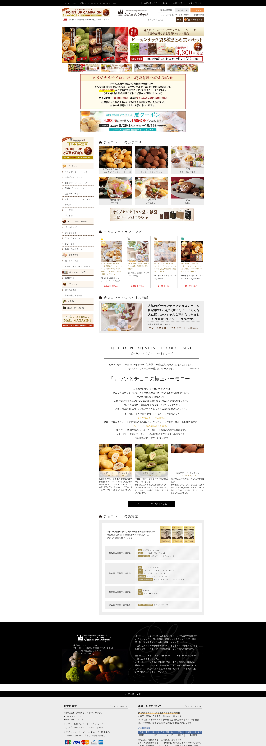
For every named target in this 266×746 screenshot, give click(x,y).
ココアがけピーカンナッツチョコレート (159, 570)
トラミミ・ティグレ (161, 605)
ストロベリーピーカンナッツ (77, 199)
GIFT (188, 169)
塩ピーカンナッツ (72, 194)
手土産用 (69, 210)
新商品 (70, 301)
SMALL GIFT (115, 200)
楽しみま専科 (70, 290)
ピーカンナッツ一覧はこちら (151, 504)
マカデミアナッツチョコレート (158, 576)
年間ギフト (70, 278)
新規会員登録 (166, 10)
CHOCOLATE (152, 169)
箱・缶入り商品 (71, 261)
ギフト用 (69, 215)
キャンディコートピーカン (76, 172)
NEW (188, 200)
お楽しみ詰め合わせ (73, 249)
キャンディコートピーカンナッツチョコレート (171, 579)
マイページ (182, 10)
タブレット (70, 244)
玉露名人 (146, 590)
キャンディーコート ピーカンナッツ (115, 473)
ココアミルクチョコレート (153, 550)
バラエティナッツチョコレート (162, 556)
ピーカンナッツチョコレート (77, 266)
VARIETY (152, 200)
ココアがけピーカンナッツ (76, 183)
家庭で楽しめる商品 (73, 295)
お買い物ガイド (150, 3)
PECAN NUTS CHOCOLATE (115, 169)
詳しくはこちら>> (118, 706)
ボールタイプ (70, 227)
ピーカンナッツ (74, 166)
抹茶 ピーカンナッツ (152, 473)
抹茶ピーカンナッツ (73, 177)
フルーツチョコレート (74, 238)
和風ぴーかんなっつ (151, 594)
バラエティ (72, 284)
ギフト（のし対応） (78, 272)
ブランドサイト (195, 3)
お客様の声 (177, 3)
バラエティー (151, 203)
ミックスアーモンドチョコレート (156, 553)
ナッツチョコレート (73, 233)
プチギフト (73, 255)
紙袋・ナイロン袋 (75, 308)
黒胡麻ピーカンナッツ (74, 188)
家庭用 (68, 204)
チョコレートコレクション (79, 221)
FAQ (165, 3)
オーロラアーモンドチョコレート (156, 573)
